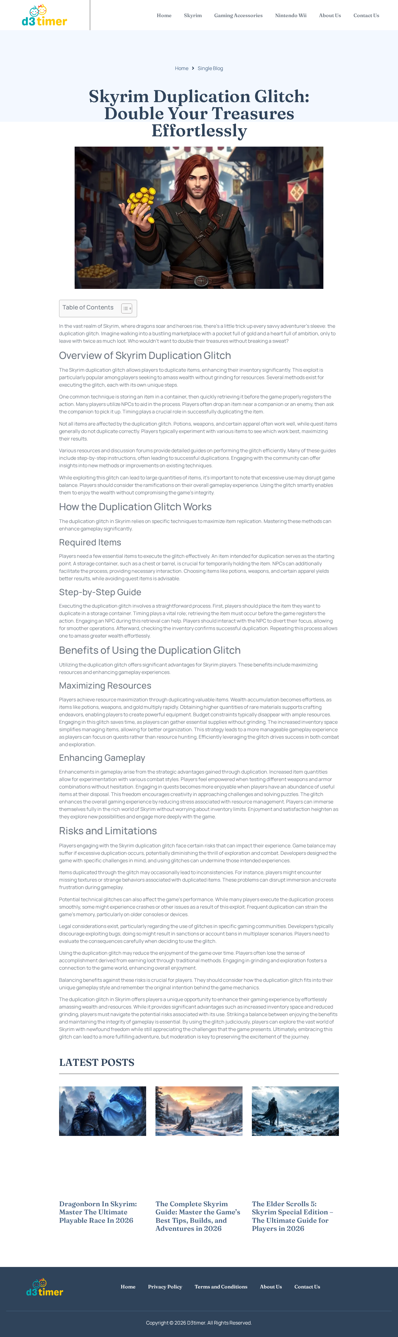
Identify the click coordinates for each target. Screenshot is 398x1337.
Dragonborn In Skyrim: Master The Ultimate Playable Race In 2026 (98, 1212)
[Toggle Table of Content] (124, 308)
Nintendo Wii (291, 15)
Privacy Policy (165, 1286)
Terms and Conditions (221, 1286)
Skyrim (193, 15)
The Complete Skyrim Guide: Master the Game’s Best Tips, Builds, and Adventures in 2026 (197, 1216)
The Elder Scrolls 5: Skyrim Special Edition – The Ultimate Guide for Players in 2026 (292, 1216)
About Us (330, 15)
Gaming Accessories (238, 15)
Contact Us (366, 15)
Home (164, 15)
